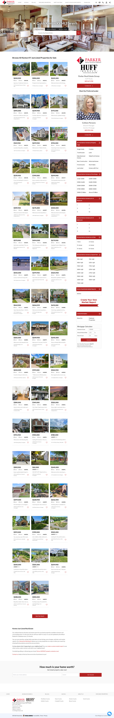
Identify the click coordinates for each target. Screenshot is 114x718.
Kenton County (72, 699)
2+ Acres (91, 242)
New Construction (82, 161)
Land (90, 152)
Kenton (79, 294)
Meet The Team (58, 2)
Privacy (45, 715)
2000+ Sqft (80, 269)
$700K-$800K (81, 189)
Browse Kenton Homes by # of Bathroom (85, 219)
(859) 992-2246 (89, 130)
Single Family (80, 149)
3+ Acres (79, 245)
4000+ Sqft (80, 280)
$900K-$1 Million (81, 192)
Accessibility (36, 715)
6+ (89, 212)
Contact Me (88, 135)
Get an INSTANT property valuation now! (48, 651)
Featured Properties (45, 2)
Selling (34, 2)
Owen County (58, 699)
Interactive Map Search (25, 641)
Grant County (86, 699)
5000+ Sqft (92, 280)
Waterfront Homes (94, 156)
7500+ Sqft (80, 283)
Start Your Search (40, 616)
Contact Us (88, 85)
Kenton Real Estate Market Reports (86, 289)
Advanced (51, 29)
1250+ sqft (92, 262)
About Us (79, 318)
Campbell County (59, 701)
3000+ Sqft (80, 276)
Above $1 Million (93, 192)
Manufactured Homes (81, 157)
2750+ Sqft (92, 273)
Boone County (72, 701)
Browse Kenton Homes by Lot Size (86, 237)
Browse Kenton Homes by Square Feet (87, 254)
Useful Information (82, 313)
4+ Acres (91, 245)
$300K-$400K (81, 182)
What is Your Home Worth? (73, 2)
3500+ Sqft (92, 276)
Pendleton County (45, 699)
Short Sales (92, 165)
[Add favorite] (28, 85)
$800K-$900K (93, 189)
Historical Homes (93, 161)
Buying (26, 2)
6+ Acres (91, 248)
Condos (91, 149)
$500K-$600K (81, 185)
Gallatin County (45, 701)
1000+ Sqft (80, 262)
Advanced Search (27, 694)
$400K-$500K (93, 182)
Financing (87, 2)
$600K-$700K (93, 185)
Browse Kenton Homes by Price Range (87, 174)
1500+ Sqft (80, 266)
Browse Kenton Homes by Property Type (86, 144)
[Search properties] (78, 33)
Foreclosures (81, 165)
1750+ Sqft (92, 266)
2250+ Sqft (92, 269)
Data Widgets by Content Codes (103, 715)
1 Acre (78, 242)
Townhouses (81, 152)
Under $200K (80, 179)
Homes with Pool (93, 168)
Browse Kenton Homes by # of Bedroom (85, 199)
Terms (41, 715)
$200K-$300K (92, 179)
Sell (63, 29)
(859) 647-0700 (89, 81)
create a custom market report (55, 646)
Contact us (15, 654)
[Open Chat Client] (109, 714)
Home (19, 2)
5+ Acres (79, 248)
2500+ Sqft (80, 273)
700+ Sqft (91, 259)
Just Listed (80, 168)
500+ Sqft (80, 259)
